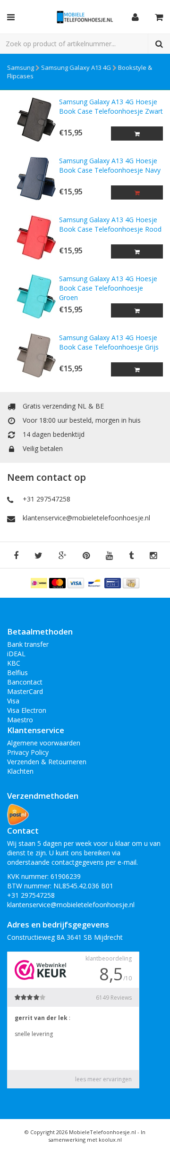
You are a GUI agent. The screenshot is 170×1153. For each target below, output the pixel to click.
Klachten (20, 771)
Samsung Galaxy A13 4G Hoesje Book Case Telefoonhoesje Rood (110, 224)
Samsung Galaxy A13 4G (76, 67)
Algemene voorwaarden (43, 742)
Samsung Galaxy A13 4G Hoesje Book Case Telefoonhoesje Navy (110, 165)
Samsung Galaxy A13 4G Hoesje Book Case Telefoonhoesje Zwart (111, 106)
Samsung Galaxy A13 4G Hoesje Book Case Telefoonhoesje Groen (108, 288)
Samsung (20, 67)
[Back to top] (154, 1137)
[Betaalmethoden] (40, 582)
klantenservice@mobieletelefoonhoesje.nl (86, 517)
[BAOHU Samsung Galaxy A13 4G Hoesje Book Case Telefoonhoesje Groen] (33, 296)
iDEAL (16, 653)
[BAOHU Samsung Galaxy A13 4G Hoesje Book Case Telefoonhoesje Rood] (33, 237)
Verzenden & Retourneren (46, 761)
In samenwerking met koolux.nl (96, 1135)
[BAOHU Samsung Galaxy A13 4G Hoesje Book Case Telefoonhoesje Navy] (33, 178)
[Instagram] (153, 555)
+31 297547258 (46, 498)
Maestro (20, 719)
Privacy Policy (28, 752)
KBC (13, 663)
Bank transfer (28, 644)
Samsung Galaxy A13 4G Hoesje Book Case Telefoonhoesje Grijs (109, 342)
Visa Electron (26, 710)
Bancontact (24, 681)
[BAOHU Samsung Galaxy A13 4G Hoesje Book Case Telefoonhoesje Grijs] (33, 355)
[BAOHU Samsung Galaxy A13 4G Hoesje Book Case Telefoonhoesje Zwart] (33, 119)
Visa (13, 700)
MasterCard (25, 691)
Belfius (17, 672)
